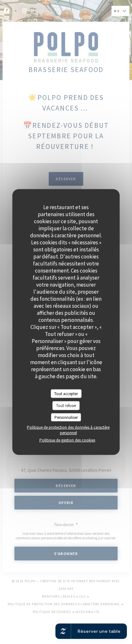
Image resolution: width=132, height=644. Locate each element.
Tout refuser (66, 405)
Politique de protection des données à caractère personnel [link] (68, 430)
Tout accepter (66, 393)
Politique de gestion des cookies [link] (67, 440)
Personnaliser (66, 417)
